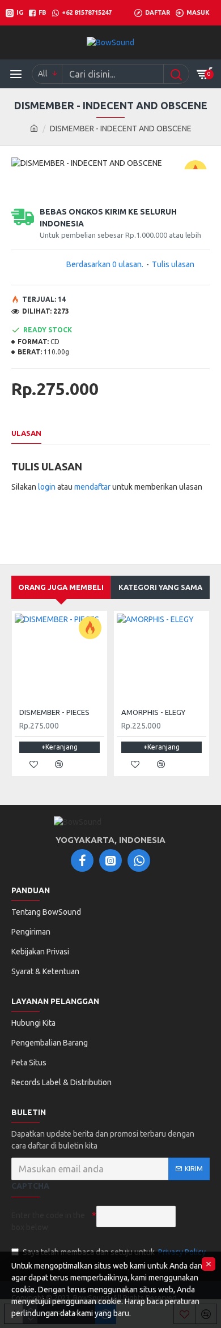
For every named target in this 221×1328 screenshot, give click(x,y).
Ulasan (26, 433)
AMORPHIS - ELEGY (153, 712)
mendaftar (92, 486)
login (47, 486)
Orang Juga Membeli (61, 587)
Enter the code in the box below (48, 1221)
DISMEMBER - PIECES (54, 712)
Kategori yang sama (160, 587)
